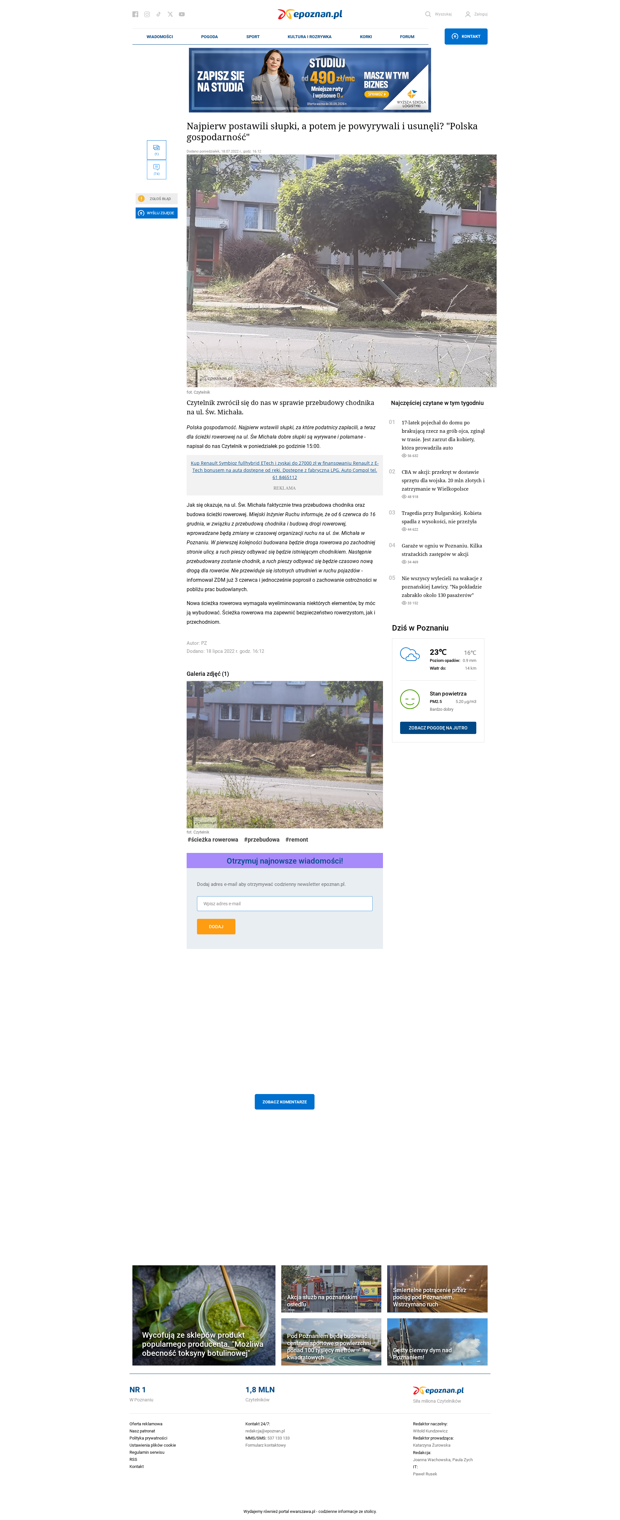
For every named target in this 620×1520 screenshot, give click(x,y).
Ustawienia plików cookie (152, 1445)
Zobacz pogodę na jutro (438, 728)
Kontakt (471, 36)
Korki (366, 36)
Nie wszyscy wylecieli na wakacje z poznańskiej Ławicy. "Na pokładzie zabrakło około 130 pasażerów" (442, 586)
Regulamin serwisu (146, 1452)
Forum (407, 36)
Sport (253, 36)
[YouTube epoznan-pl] (182, 14)
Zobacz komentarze (285, 1101)
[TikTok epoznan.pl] (158, 14)
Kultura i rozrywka (310, 36)
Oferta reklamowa (145, 1423)
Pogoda (209, 36)
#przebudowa (262, 839)
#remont (296, 839)
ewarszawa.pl (302, 1511)
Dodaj (216, 927)
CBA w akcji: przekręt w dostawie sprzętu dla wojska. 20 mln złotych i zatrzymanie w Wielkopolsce (443, 480)
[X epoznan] (170, 14)
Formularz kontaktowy (265, 1445)
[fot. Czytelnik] (285, 270)
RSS (133, 1459)
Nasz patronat (142, 1430)
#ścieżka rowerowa (213, 839)
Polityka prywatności (148, 1437)
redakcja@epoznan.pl (265, 1430)
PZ (204, 643)
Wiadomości (160, 36)
